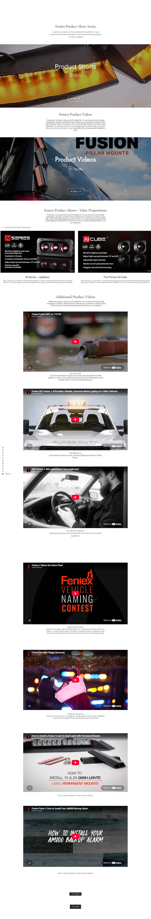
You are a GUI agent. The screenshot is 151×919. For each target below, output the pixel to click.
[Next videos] (148, 251)
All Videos (74, 98)
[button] (16, 228)
